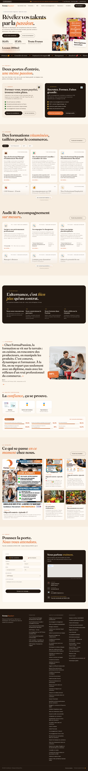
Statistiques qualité (73, 660)
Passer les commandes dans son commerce (56, 695)
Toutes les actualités (78, 453)
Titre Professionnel (15, 145)
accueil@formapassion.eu (57, 593)
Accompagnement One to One (56, 733)
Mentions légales (69, 768)
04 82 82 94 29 (55, 589)
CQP (30, 145)
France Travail (72, 656)
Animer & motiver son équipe (56, 657)
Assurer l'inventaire (53, 699)
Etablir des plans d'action (55, 678)
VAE (37, 5)
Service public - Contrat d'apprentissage (74, 644)
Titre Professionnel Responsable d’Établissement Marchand (36, 626)
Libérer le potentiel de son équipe (57, 633)
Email (7, 567)
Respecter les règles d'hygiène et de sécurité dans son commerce (57, 747)
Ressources (60, 5)
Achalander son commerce (55, 716)
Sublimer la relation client (55, 756)
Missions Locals (72, 653)
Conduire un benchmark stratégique (54, 673)
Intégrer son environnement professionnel (55, 618)
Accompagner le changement (56, 622)
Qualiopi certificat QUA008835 (76, 618)
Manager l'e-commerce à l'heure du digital (57, 706)
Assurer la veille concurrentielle (56, 714)
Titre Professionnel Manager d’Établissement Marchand (35, 618)
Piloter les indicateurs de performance (55, 681)
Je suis (7, 554)
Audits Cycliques (53, 726)
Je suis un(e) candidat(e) (11, 35)
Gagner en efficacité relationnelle (57, 666)
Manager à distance (53, 626)
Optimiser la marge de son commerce (55, 689)
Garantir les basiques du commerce (57, 740)
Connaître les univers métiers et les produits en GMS (56, 753)
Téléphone (26, 567)
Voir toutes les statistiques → (77, 419)
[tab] (2, 384)
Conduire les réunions (54, 659)
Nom (25, 561)
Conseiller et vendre (54, 750)
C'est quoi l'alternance (74, 651)
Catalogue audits (70, 113)
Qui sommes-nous (22, 5)
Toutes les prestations (77, 218)
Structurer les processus (55, 676)
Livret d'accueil (72, 632)
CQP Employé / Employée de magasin (35, 644)
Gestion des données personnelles (77, 627)
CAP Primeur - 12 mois (34, 629)
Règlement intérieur (73, 630)
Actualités (68, 5)
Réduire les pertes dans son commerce (55, 685)
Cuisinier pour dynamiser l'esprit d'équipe (56, 629)
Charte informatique (74, 622)
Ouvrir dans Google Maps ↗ (76, 578)
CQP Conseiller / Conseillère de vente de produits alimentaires (36, 640)
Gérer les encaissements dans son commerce (57, 743)
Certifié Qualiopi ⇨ (7, 1)
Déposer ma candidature (13, 113)
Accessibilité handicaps (74, 634)
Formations (30, 5)
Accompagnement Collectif (55, 731)
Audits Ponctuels (53, 729)
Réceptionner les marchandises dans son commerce (56, 736)
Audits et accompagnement (47, 5)
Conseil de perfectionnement (76, 625)
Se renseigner (79, 5)
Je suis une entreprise (27, 35)
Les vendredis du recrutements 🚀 (77, 658)
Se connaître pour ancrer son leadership (56, 644)
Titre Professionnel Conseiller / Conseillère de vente (36, 622)
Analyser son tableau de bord (56, 692)
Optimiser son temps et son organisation (55, 654)
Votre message (9, 579)
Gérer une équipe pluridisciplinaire (57, 624)
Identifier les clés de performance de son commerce (57, 702)
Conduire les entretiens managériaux (54, 640)
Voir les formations (29, 113)
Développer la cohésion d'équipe (56, 647)
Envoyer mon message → (23, 591)
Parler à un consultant (55, 113)
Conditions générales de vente (76, 620)
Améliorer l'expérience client (55, 709)
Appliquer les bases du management (54, 662)
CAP (24, 145)
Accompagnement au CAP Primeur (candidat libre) (37, 633)
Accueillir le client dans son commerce (55, 723)
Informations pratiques (74, 637)
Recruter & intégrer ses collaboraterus (54, 636)
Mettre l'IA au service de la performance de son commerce (56, 669)
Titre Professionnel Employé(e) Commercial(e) (36, 636)
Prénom (7, 561)
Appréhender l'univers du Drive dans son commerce (56, 719)
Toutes (5, 145)
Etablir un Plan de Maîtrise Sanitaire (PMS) (57, 759)
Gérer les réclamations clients (56, 711)
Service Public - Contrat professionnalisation (74, 648)
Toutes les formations (77, 140)
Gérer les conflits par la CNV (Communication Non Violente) (56, 650)
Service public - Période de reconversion (75, 640)
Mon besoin (8, 573)
